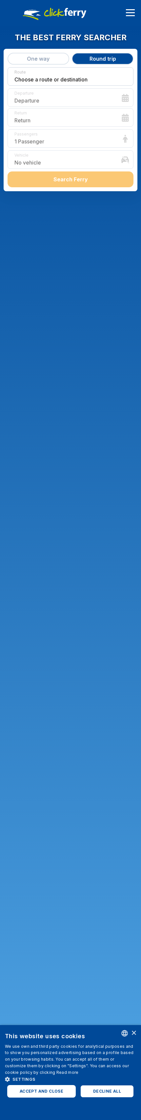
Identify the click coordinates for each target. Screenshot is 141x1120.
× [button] (133, 1033)
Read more (67, 1072)
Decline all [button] (107, 1091)
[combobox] (124, 1033)
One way (38, 58)
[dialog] (70, 1072)
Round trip (103, 58)
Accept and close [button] (41, 1091)
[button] (70, 1079)
